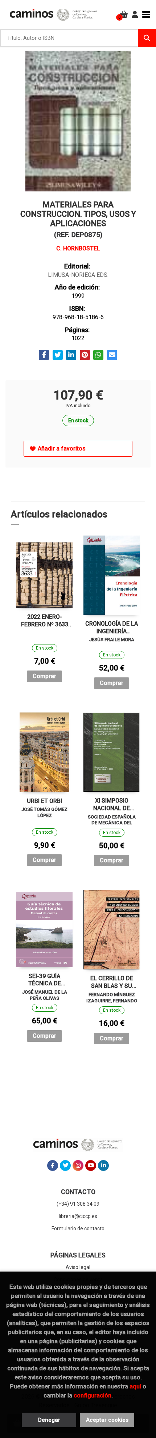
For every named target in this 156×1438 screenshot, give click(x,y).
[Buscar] (147, 38)
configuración (92, 1395)
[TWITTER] (65, 1165)
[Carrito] (124, 14)
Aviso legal (78, 1267)
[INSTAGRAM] (78, 1165)
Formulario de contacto (78, 1228)
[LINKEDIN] (103, 1165)
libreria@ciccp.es (78, 1216)
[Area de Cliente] (135, 14)
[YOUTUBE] (90, 1165)
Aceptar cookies (107, 1420)
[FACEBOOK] (52, 1165)
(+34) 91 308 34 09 (78, 1204)
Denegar (49, 1420)
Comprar (44, 676)
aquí (135, 1386)
